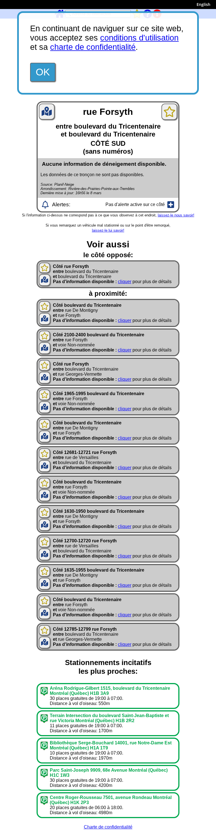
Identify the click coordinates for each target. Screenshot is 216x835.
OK (43, 72)
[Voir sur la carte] (47, 113)
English (203, 4)
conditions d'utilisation (139, 37)
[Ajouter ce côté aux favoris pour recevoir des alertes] (169, 111)
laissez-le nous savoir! (176, 215)
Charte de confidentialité (108, 827)
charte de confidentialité (93, 47)
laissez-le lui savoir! (108, 230)
